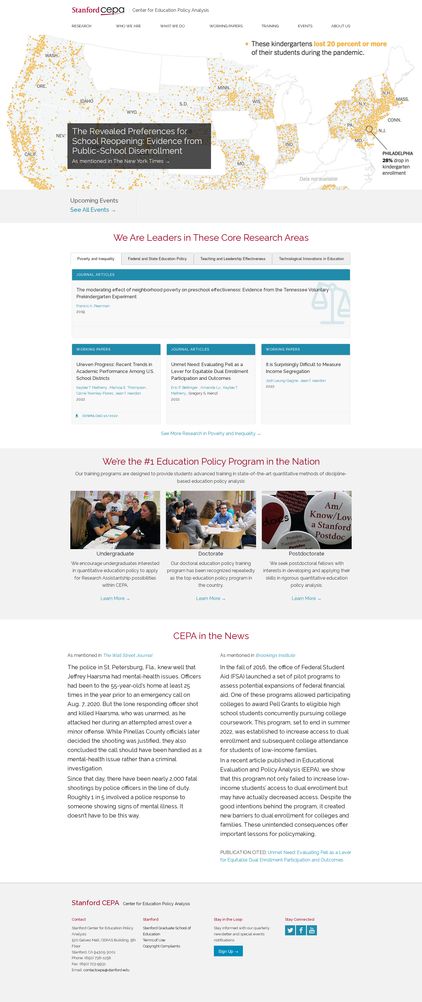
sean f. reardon (128, 393)
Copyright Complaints (161, 946)
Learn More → (115, 598)
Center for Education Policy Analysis (170, 10)
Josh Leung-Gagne (282, 380)
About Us (340, 26)
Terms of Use (154, 940)
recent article (248, 760)
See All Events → (93, 209)
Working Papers (226, 26)
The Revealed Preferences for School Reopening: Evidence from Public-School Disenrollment (137, 141)
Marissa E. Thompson (128, 387)
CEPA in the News (211, 635)
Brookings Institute (275, 655)
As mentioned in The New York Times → (121, 161)
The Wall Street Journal (127, 655)
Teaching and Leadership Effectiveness (233, 258)
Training (270, 26)
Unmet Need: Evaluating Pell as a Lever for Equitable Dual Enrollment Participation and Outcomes (209, 371)
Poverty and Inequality (96, 258)
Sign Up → (228, 951)
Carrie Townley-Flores (94, 393)
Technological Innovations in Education (311, 258)
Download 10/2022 (100, 416)
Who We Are (128, 26)
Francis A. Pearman (93, 306)
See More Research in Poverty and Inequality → (211, 433)
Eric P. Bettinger (184, 387)
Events (305, 26)
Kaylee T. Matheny (91, 387)
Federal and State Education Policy (157, 258)
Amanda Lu (210, 387)
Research (81, 26)
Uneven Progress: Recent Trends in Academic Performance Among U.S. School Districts (115, 371)
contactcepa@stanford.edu (106, 970)
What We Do (172, 26)
